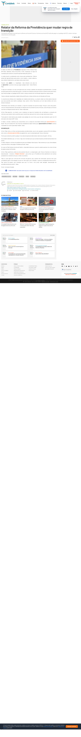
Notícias (2, 266)
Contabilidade (16, 267)
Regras (2, 272)
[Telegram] (73, 266)
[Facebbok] (64, 266)
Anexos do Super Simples (50, 267)
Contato (2, 275)
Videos (2, 269)
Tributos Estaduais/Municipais (19, 273)
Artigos (2, 267)
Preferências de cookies (54, 281)
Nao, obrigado (74, 8)
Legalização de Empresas (19, 272)
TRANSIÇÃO (21, 176)
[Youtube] (69, 266)
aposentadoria (51, 121)
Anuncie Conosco (4, 273)
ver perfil (10, 190)
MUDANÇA (33, 176)
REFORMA (15, 176)
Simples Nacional (19, 154)
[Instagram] (62, 266)
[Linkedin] (71, 266)
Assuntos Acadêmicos (18, 275)
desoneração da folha (13, 133)
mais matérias (26, 190)
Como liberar (66, 8)
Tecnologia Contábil (32, 267)
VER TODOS (52, 235)
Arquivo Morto (31, 270)
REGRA (27, 176)
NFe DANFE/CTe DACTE (49, 269)
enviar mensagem (18, 190)
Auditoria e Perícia (32, 269)
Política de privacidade (45, 281)
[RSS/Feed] (77, 266)
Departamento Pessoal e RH (19, 270)
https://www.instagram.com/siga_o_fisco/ (15, 187)
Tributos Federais (17, 269)
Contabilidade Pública (33, 266)
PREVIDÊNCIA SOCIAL (6, 176)
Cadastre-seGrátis (77, 3)
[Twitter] (66, 266)
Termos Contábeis (4, 270)
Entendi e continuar (72, 726)
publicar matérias (35, 190)
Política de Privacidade (48, 726)
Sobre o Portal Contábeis (18, 266)
